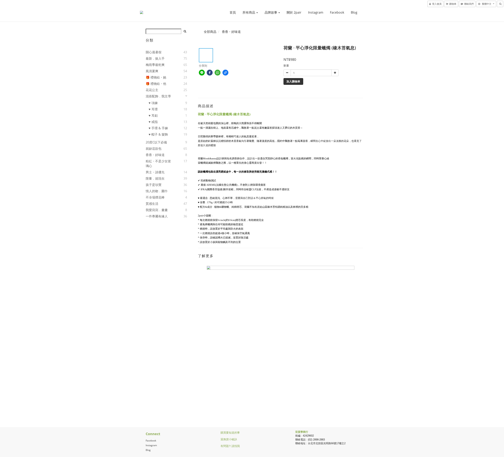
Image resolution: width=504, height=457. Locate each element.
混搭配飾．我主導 (158, 96)
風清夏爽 (152, 71)
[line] (202, 73)
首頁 (233, 12)
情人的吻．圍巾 (157, 191)
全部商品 (210, 32)
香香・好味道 (155, 155)
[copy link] (225, 73)
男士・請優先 (155, 172)
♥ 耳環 (153, 109)
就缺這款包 (153, 148)
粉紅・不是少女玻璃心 (158, 163)
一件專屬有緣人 (157, 216)
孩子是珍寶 (153, 185)
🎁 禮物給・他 (156, 83)
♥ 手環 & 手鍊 (158, 128)
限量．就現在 (155, 178)
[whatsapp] (217, 73)
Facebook (151, 440)
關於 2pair (294, 12)
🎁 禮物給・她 (156, 77)
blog (354, 12)
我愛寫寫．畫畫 (157, 210)
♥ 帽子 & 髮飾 (158, 134)
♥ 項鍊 (153, 103)
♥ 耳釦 (153, 115)
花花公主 (152, 90)
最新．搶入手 (155, 58)
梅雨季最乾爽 (155, 65)
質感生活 (152, 203)
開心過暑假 (153, 52)
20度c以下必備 (156, 142)
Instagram (315, 12)
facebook (337, 12)
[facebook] (210, 73)
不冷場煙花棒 (155, 197)
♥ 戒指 (153, 122)
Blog (148, 450)
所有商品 (249, 12)
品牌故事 (271, 12)
